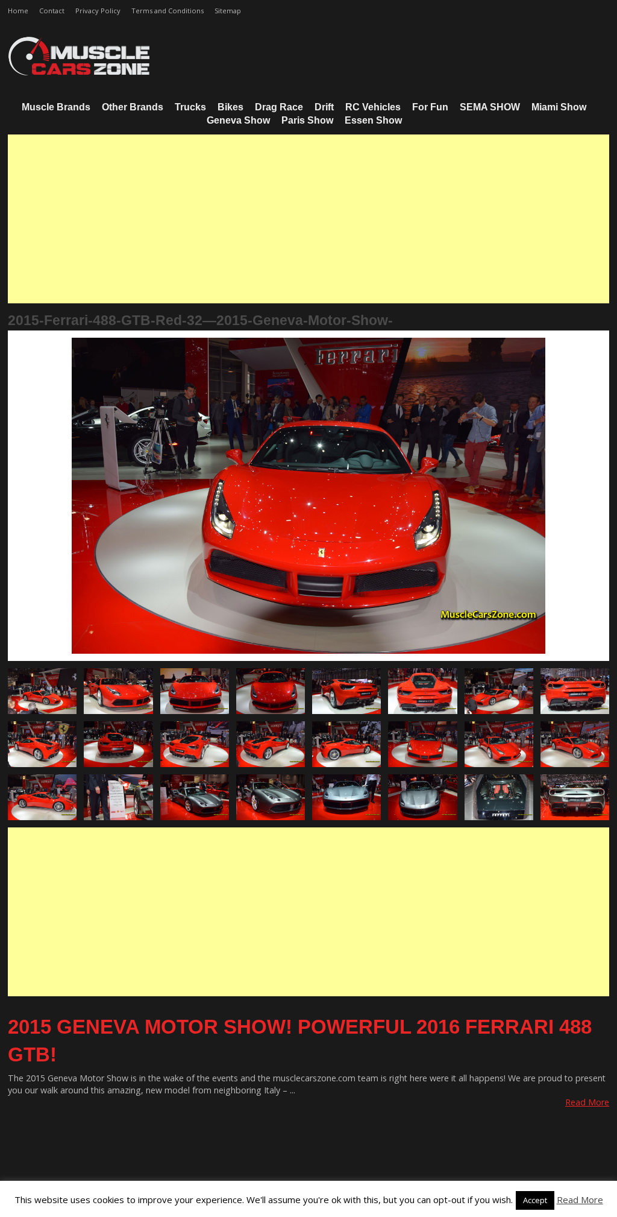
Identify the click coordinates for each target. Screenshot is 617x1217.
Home (18, 10)
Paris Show (307, 120)
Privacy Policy (98, 10)
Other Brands (132, 107)
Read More (587, 1102)
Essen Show (373, 120)
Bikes (230, 107)
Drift (324, 107)
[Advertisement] (308, 218)
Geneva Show (238, 120)
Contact (51, 10)
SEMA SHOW (490, 107)
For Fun (430, 107)
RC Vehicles (373, 107)
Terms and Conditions (167, 10)
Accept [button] (535, 1200)
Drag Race (279, 107)
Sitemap (228, 10)
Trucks (190, 107)
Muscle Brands (56, 107)
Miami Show (558, 107)
